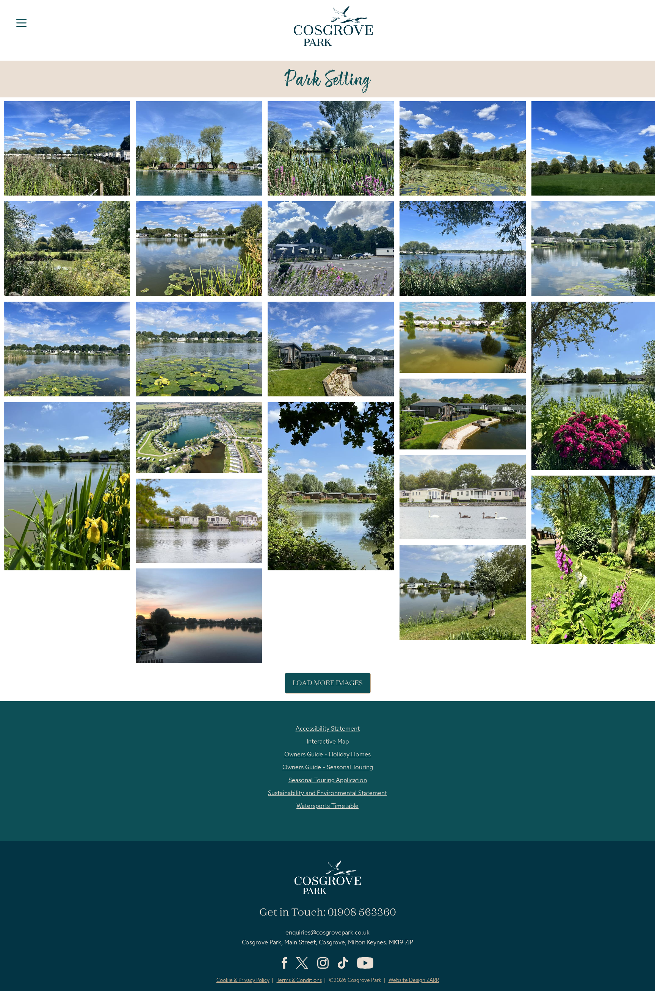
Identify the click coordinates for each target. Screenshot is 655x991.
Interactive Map (328, 742)
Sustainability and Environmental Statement (327, 794)
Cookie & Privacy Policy (243, 980)
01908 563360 (362, 913)
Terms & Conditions (299, 980)
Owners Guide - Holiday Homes (327, 755)
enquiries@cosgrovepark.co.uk (327, 933)
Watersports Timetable (327, 806)
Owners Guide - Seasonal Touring (327, 768)
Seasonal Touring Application (327, 781)
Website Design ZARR (414, 980)
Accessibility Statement (328, 729)
